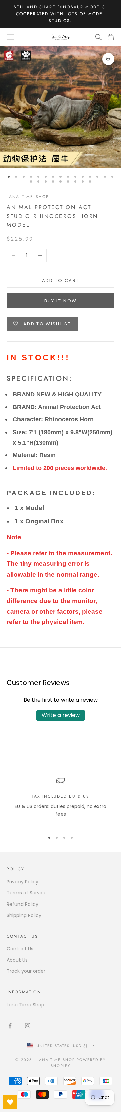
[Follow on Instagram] (27, 1025)
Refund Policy (22, 904)
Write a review (61, 715)
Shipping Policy (24, 915)
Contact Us (20, 948)
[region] (60, 801)
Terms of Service (27, 892)
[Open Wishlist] (10, 1102)
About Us (17, 959)
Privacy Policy (22, 881)
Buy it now (60, 301)
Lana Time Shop (28, 197)
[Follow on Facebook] (10, 1025)
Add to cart (60, 280)
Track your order (26, 971)
